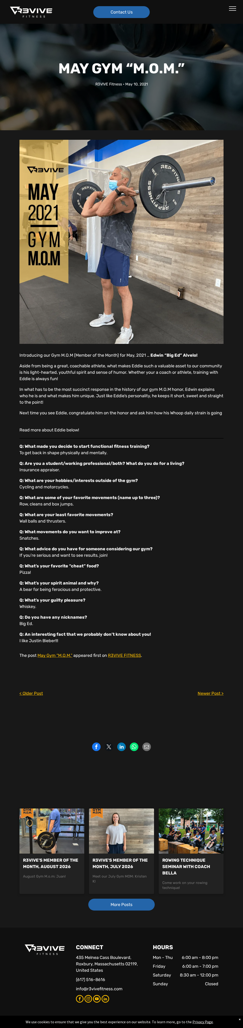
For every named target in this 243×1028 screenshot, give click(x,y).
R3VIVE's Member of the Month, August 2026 (50, 863)
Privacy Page (202, 1021)
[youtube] (97, 999)
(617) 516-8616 (90, 979)
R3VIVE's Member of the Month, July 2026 (120, 863)
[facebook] (80, 999)
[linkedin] (105, 999)
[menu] (232, 8)
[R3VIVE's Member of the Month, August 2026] (51, 831)
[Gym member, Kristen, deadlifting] (121, 831)
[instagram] (88, 999)
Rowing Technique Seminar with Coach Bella (186, 867)
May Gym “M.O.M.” (54, 655)
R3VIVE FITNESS (124, 655)
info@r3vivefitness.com (99, 988)
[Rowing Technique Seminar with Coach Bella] (191, 831)
